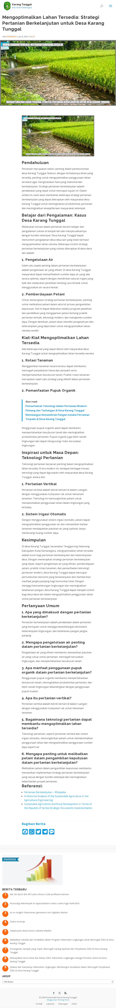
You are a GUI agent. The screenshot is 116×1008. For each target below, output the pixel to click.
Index (74, 1003)
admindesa (11, 36)
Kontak (39, 1003)
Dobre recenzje (17, 921)
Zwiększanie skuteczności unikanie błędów (30, 930)
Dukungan (63, 1003)
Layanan (50, 1003)
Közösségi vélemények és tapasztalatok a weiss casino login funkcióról (44, 903)
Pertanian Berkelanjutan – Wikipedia (45, 792)
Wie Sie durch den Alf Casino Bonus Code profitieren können (39, 894)
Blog (32, 36)
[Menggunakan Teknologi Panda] (7, 6)
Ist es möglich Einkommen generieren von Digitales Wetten (39, 912)
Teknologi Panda (63, 1000)
